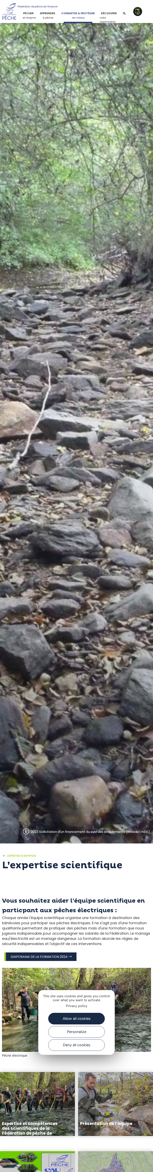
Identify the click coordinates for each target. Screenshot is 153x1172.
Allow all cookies (76, 1018)
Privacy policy (76, 1006)
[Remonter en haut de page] (141, 1165)
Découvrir (109, 13)
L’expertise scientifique (21, 855)
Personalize (76, 1032)
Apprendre (47, 13)
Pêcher (28, 13)
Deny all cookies (76, 1045)
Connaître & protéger (78, 13)
